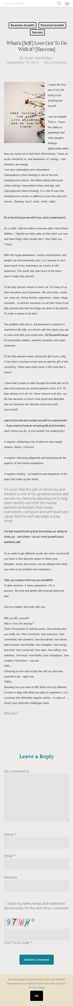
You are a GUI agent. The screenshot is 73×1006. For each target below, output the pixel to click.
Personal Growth (52, 25)
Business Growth (22, 25)
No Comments (55, 62)
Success (37, 32)
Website (10, 877)
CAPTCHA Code (16, 943)
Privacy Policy (36, 987)
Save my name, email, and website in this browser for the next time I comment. (36, 905)
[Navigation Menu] (67, 3)
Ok (37, 996)
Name (10, 834)
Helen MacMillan (38, 58)
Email (9, 856)
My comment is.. (17, 771)
